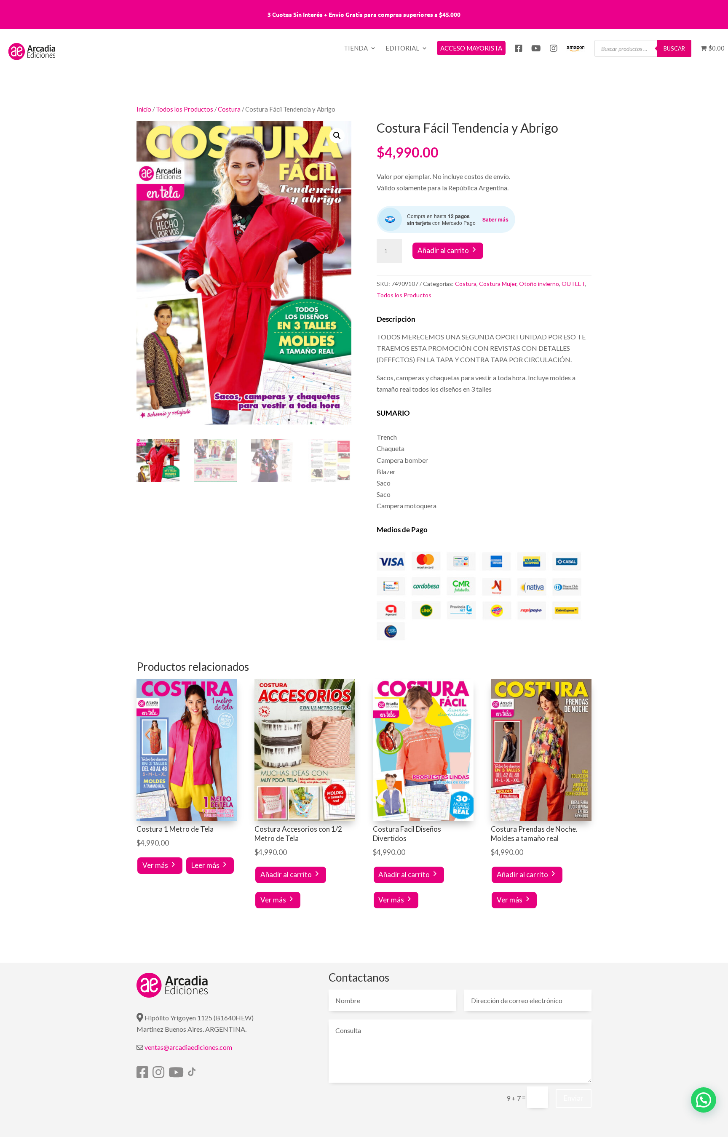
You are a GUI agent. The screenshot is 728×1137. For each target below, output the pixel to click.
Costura (229, 109)
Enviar (573, 1098)
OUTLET (573, 283)
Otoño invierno (539, 283)
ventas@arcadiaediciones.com (188, 1047)
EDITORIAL (402, 48)
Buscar (674, 48)
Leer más (205, 865)
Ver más (155, 865)
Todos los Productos (184, 109)
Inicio (143, 109)
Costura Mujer (498, 283)
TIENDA (356, 48)
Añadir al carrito (443, 250)
